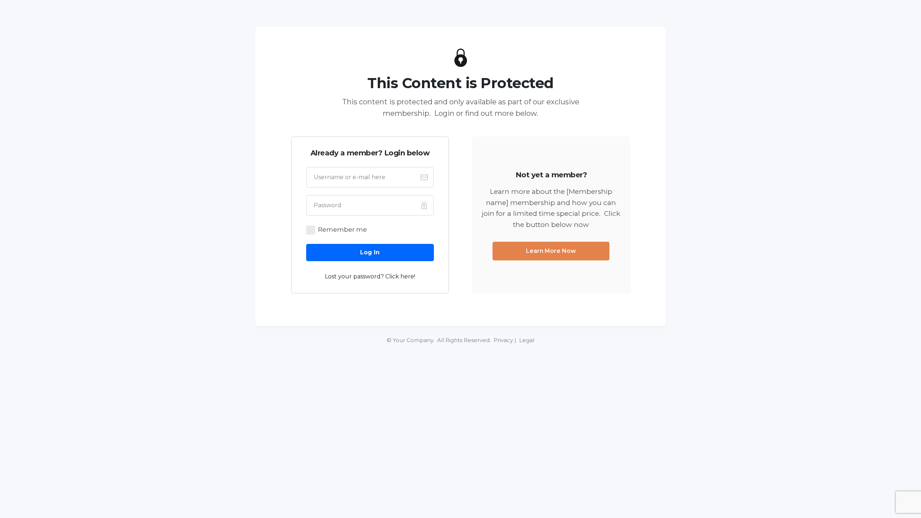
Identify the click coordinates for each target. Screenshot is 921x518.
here (407, 276)
